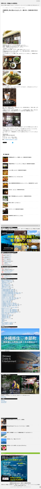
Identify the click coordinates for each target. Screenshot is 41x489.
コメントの (4, 401)
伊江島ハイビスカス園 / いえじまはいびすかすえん (16, 445)
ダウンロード (3, 396)
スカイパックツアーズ (7, 254)
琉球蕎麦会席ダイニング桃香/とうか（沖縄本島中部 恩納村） (20, 157)
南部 (2, 319)
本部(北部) (3, 320)
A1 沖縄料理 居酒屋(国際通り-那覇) (7, 289)
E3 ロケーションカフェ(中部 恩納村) (8, 299)
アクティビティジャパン (8, 276)
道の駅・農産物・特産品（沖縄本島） (8, 312)
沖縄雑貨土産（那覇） (5, 317)
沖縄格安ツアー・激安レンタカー (7, 281)
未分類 (2, 325)
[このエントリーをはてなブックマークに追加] (12, 142)
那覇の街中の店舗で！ (10, 270)
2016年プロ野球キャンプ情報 (7, 323)
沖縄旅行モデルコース (5, 286)
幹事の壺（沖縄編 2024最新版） (9, 3)
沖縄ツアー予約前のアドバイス (7, 285)
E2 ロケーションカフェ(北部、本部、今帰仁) (9, 298)
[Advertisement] (12, 21)
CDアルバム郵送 (3, 397)
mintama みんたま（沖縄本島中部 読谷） (17, 189)
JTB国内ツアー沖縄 (7, 262)
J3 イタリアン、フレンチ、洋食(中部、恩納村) (9, 307)
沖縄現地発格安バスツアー (6, 282)
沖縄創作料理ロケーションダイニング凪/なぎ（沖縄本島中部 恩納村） (22, 163)
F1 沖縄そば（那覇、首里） (6, 301)
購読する (3, 453)
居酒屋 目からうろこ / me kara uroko (16, 176)
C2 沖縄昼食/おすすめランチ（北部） (8, 295)
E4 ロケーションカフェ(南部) (6, 300)
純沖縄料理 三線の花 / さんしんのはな (16, 215)
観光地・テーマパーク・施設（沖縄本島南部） (9, 311)
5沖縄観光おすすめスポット (5, 308)
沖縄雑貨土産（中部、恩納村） (7, 314)
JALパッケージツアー (7, 260)
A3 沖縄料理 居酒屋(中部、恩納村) (10, 139)
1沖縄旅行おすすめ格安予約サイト (7, 280)
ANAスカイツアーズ (7, 258)
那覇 (2, 321)
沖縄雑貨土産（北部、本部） (6, 315)
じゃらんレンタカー (7, 272)
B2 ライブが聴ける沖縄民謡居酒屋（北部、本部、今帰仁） (11, 292)
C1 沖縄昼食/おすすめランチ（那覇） (8, 294)
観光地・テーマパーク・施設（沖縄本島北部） (9, 310)
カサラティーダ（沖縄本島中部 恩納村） (16, 209)
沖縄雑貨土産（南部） (5, 316)
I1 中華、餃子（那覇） (5, 306)
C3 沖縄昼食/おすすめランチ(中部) (7, 296)
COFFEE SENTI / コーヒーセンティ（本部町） (16, 419)
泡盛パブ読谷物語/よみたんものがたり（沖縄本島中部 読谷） (20, 196)
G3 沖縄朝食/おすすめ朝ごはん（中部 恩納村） (9, 303)
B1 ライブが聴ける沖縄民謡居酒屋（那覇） (9, 291)
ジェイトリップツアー (7, 256)
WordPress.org (3, 402)
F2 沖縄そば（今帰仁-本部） (6, 302)
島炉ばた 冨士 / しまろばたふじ (14, 202)
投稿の (3, 400)
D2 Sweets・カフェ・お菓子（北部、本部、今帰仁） (10, 297)
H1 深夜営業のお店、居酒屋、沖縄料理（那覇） (10, 305)
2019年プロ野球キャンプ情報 (7, 324)
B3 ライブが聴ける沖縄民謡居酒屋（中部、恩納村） (10, 293)
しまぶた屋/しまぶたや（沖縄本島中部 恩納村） (18, 170)
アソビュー (6, 277)
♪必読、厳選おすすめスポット (7, 284)
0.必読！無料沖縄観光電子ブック (6, 279)
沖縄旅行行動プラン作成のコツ (7, 287)
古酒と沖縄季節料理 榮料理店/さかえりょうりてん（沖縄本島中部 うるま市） (23, 183)
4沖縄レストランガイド (5, 288)
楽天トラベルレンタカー (8, 271)
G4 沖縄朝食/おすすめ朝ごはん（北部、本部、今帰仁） (11, 304)
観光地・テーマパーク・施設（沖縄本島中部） (9, 309)
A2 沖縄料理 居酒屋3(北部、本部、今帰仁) (9, 290)
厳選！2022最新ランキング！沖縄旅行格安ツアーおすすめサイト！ (20, 432)
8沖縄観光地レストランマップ (6, 318)
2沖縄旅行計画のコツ (4, 283)
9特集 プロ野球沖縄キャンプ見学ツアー (7, 322)
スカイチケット (6, 268)
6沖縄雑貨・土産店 (4, 313)
